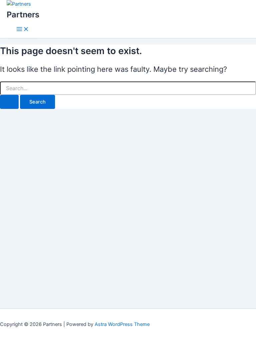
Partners (23, 14)
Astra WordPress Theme (122, 324)
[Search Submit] (9, 102)
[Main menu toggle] (23, 29)
